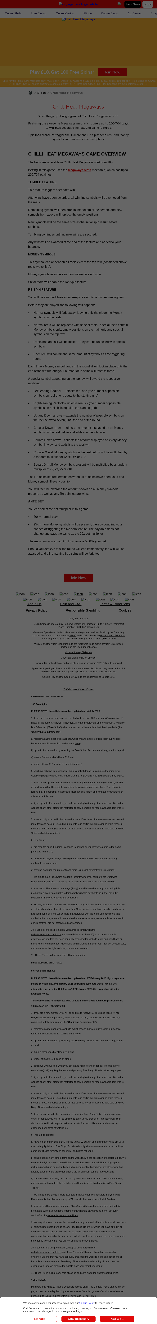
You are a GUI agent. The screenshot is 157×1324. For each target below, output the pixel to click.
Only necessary (78, 1319)
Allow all (117, 1319)
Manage (39, 1319)
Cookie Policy (87, 1303)
